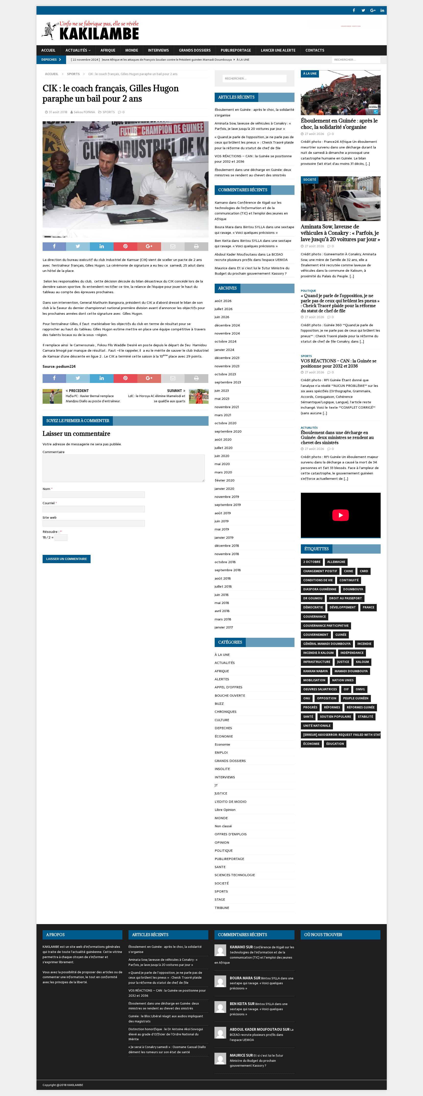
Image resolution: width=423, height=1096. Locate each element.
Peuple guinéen (355, 698)
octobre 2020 (225, 423)
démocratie (313, 607)
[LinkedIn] (382, 10)
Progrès (310, 707)
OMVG (360, 689)
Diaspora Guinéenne (319, 589)
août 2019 (223, 513)
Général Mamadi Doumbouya (327, 643)
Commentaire (54, 452)
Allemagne (336, 561)
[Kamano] (220, 953)
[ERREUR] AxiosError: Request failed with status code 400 (351, 734)
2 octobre (311, 561)
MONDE (131, 50)
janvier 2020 (224, 488)
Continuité (349, 580)
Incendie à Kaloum (318, 652)
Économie (311, 743)
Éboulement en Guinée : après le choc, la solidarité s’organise (339, 123)
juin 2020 (222, 456)
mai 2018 (222, 602)
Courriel (49, 503)
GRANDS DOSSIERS (195, 50)
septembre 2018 (228, 570)
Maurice (221, 268)
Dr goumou (312, 598)
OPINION (222, 842)
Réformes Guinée (361, 707)
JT (216, 785)
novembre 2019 (227, 496)
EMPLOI (221, 752)
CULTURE (222, 720)
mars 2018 (223, 619)
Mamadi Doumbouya (351, 671)
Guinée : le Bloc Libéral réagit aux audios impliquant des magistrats (166, 1019)
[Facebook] (354, 10)
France (368, 607)
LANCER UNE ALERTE (278, 50)
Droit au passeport (345, 598)
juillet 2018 (223, 586)
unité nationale (316, 725)
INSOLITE (222, 769)
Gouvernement (316, 634)
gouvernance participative (326, 625)
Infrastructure (316, 662)
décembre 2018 (227, 545)
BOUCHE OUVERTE (230, 695)
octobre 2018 (225, 562)
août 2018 (223, 578)
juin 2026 (222, 317)
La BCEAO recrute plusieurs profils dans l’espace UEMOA (251, 257)
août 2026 (223, 300)
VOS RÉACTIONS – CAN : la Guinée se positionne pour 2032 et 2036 (338, 363)
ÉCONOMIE (224, 736)
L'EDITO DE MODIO (231, 801)
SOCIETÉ (222, 883)
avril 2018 (222, 611)
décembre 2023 (227, 357)
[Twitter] (363, 10)
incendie (364, 643)
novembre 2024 (227, 333)
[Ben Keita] (220, 1010)
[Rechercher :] (356, 59)
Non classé (223, 826)
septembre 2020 (228, 431)
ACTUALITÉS (76, 50)
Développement (343, 607)
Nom (47, 489)
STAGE (220, 899)
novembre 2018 (227, 554)
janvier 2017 (224, 627)
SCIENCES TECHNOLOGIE (235, 875)
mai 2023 (222, 398)
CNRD (364, 571)
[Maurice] (220, 1061)
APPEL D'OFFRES (228, 687)
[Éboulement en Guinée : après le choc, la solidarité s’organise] (341, 92)
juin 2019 (222, 521)
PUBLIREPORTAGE (236, 50)
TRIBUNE (222, 907)
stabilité (365, 716)
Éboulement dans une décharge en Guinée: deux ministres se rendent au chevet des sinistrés (253, 172)
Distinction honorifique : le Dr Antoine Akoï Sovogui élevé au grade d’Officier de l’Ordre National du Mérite (166, 1034)
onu (306, 698)
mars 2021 (223, 415)
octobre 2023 (225, 374)
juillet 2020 (224, 447)
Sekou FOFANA (84, 112)
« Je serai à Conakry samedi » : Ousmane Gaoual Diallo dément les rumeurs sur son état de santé (167, 1049)
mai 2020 (222, 464)
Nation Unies (342, 680)
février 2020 (225, 480)
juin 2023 (222, 390)
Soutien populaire (335, 716)
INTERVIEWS (158, 50)
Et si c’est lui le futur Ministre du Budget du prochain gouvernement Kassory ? (252, 270)
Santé (308, 716)
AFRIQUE (108, 50)
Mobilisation (314, 680)
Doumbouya (353, 589)
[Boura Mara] (220, 984)
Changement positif (320, 571)
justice (343, 662)
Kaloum (362, 662)
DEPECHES (223, 728)
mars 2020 (223, 472)
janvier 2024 (224, 349)
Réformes (332, 707)
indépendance (352, 652)
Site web (50, 517)
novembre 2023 (227, 366)
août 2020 (223, 439)
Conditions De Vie (318, 580)
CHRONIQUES (225, 711)
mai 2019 (222, 529)
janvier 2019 (224, 537)
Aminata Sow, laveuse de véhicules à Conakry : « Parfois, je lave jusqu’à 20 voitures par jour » (253, 126)
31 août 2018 (58, 112)
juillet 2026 (224, 309)
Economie (222, 744)
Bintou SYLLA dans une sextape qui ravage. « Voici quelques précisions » (254, 229)
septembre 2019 (228, 504)
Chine (348, 571)
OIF (346, 689)
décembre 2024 (227, 325)
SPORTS (109, 112)
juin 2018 (222, 594)
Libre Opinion (225, 809)
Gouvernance (314, 616)
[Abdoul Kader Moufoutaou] (220, 1036)
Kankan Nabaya (315, 671)
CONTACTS (315, 50)
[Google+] (373, 10)
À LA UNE (222, 654)
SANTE (220, 867)
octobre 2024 (225, 341)
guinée (340, 634)
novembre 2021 (227, 407)
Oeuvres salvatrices (320, 689)
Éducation (335, 743)
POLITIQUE (224, 850)
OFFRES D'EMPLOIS (231, 834)
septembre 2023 (228, 382)
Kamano (221, 202)
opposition (326, 698)
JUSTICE (221, 793)
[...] (367, 163)
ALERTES (222, 679)
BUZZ (219, 703)
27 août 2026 (314, 133)
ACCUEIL (48, 50)
